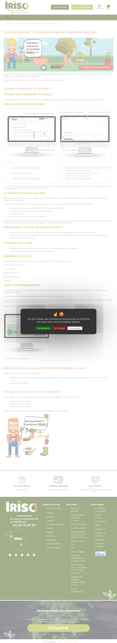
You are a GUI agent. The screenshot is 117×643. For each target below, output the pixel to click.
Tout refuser (59, 328)
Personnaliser (75, 328)
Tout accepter (43, 328)
